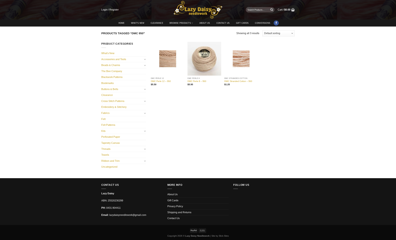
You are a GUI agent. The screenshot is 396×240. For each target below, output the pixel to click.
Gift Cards (242, 23)
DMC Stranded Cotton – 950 (238, 81)
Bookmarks (107, 83)
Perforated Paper (110, 137)
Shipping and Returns (179, 212)
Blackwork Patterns (112, 77)
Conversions (262, 23)
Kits (103, 131)
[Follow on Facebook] (276, 23)
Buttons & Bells (109, 89)
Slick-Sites (224, 236)
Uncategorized (109, 166)
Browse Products (180, 23)
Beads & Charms (110, 65)
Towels (105, 155)
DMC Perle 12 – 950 (161, 81)
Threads (105, 149)
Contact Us (223, 23)
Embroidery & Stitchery (114, 107)
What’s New (137, 23)
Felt (103, 119)
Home (121, 23)
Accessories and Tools (113, 59)
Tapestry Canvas (110, 143)
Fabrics (105, 113)
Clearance (157, 23)
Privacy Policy (175, 206)
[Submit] (271, 9)
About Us (204, 23)
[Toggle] (145, 59)
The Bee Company (111, 71)
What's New (107, 53)
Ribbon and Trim (110, 161)
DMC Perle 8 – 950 (196, 81)
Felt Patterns (108, 125)
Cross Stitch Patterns (112, 101)
